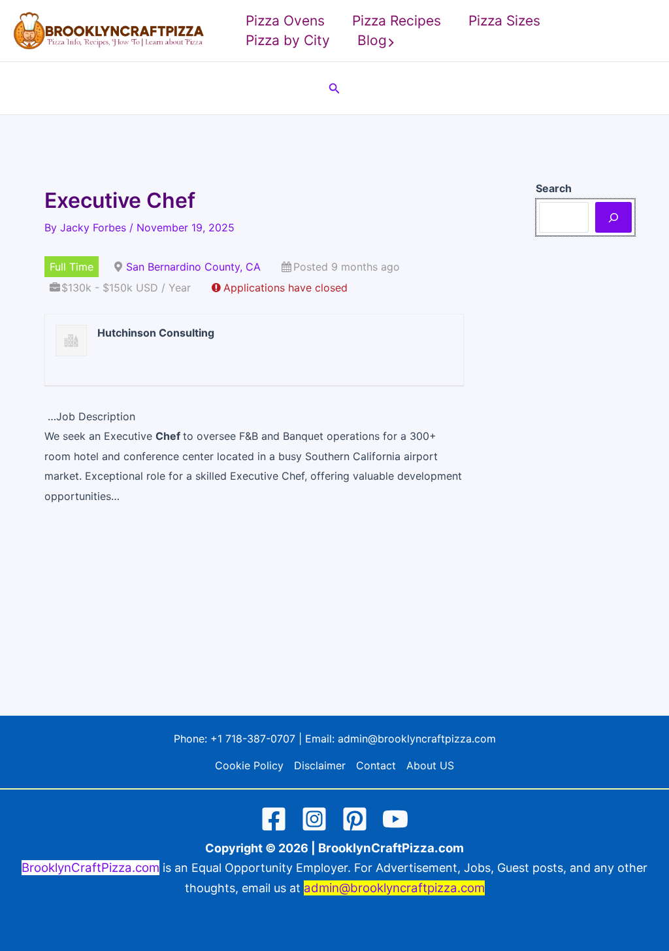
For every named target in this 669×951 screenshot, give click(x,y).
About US (430, 765)
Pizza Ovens (285, 20)
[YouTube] (395, 819)
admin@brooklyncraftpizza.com (417, 738)
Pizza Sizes (504, 20)
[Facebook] (274, 819)
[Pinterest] (355, 819)
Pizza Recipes (396, 20)
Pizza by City (288, 40)
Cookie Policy (249, 765)
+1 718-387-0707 (252, 738)
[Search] (613, 217)
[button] (391, 40)
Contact (376, 765)
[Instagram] (314, 819)
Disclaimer (320, 765)
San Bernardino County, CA (193, 266)
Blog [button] (372, 40)
